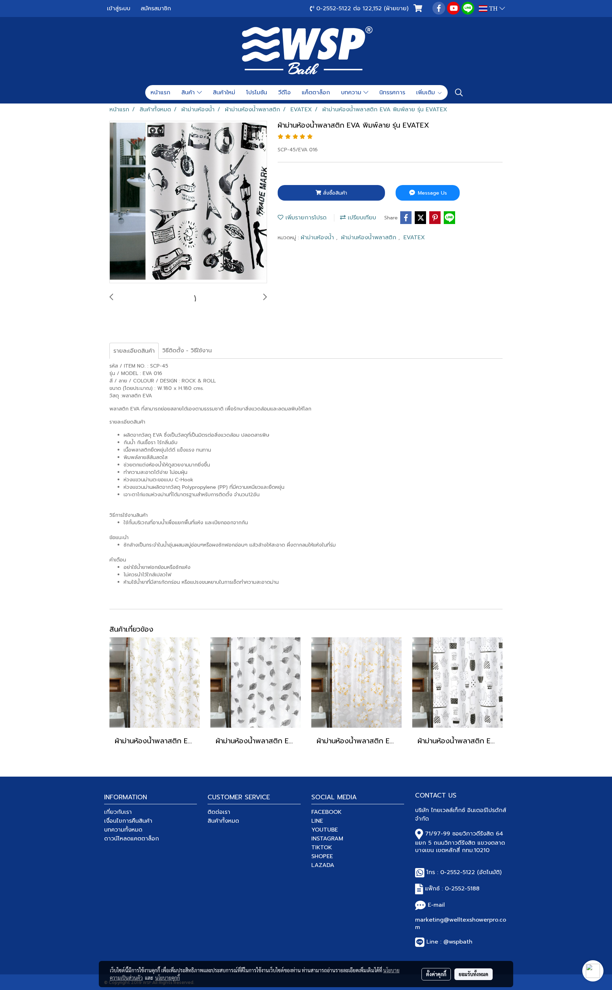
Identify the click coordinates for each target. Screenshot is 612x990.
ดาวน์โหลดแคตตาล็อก (131, 838)
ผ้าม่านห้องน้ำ (318, 237)
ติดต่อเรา (219, 812)
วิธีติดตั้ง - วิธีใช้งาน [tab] (187, 350)
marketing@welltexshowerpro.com (460, 924)
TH (493, 8)
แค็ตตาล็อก (316, 92)
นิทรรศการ (392, 92)
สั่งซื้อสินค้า (334, 193)
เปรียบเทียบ (361, 217)
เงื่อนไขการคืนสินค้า (128, 821)
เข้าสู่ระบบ (118, 8)
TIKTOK (321, 847)
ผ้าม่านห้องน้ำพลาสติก (369, 237)
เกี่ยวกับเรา (118, 812)
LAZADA (322, 865)
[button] (459, 92)
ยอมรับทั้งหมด (473, 974)
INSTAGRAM (327, 838)
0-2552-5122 (457, 872)
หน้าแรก (160, 92)
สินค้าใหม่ (224, 92)
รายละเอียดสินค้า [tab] (134, 351)
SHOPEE (322, 856)
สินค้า (189, 92)
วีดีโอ (284, 92)
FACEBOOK (326, 812)
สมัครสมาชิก (156, 8)
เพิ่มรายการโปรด (305, 217)
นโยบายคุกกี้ (167, 977)
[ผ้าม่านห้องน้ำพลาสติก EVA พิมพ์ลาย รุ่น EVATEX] (188, 202)
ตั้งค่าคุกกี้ (436, 974)
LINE (317, 821)
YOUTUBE (324, 830)
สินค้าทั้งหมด (223, 821)
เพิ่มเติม (426, 92)
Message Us (431, 193)
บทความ (352, 92)
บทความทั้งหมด (123, 830)
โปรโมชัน (256, 92)
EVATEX (414, 237)
